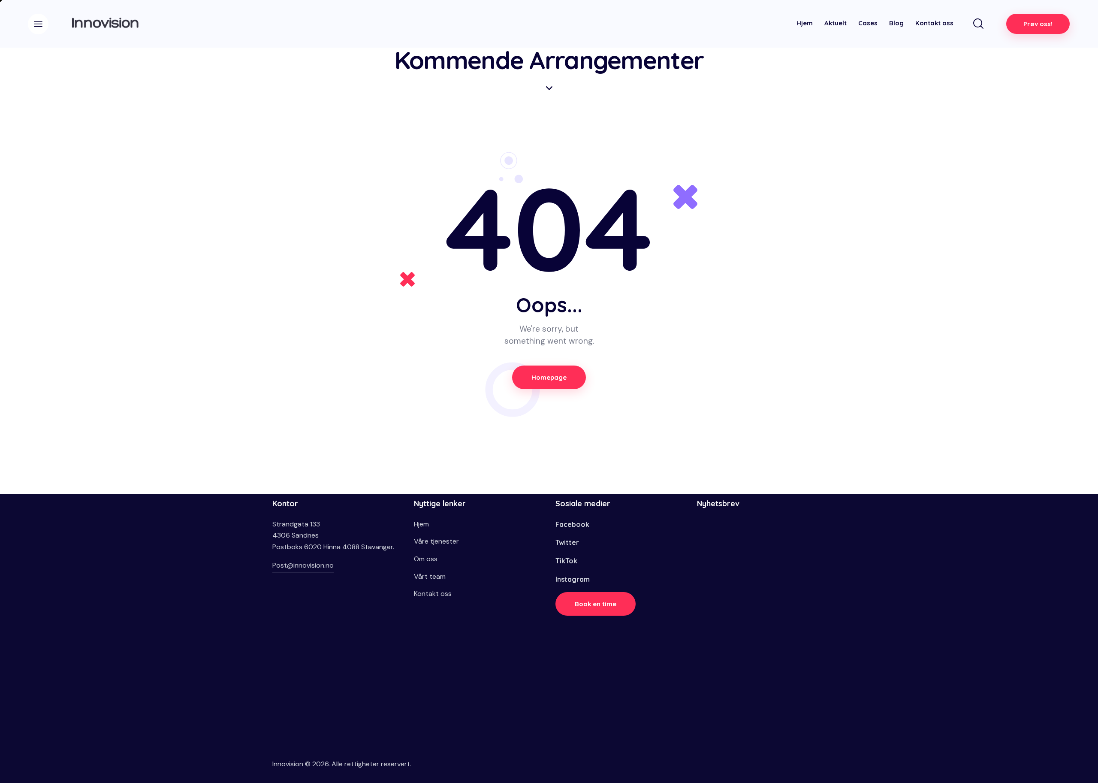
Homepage (549, 377)
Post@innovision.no (303, 565)
